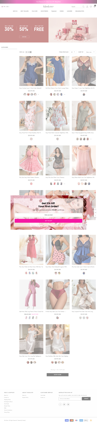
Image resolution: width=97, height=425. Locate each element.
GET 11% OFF (48, 220)
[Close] (84, 197)
